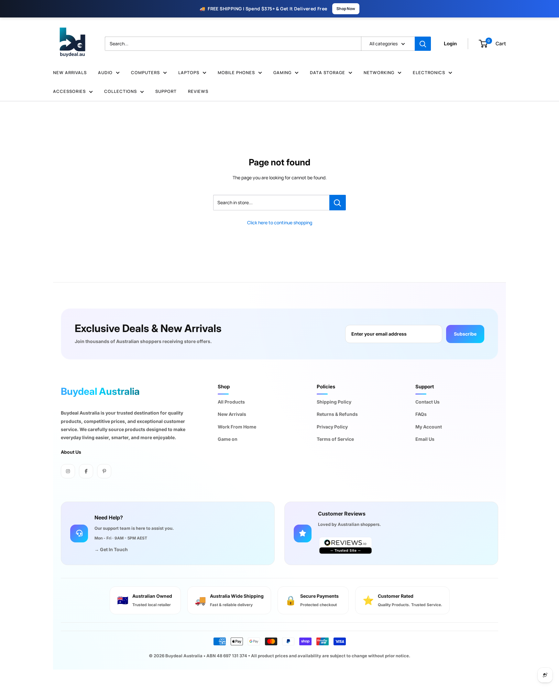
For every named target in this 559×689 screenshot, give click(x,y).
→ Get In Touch (111, 549)
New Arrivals (70, 72)
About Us (71, 452)
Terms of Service (335, 439)
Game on (227, 439)
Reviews (198, 91)
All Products (231, 402)
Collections (120, 91)
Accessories (69, 91)
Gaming (282, 72)
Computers (145, 72)
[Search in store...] (337, 202)
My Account (428, 426)
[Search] (423, 44)
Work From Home (237, 426)
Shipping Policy (334, 402)
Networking (379, 72)
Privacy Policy (332, 426)
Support (166, 91)
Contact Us (427, 402)
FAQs (421, 414)
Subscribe (465, 334)
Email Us (424, 439)
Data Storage (327, 72)
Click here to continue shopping (279, 222)
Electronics (429, 72)
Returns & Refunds (337, 414)
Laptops (188, 72)
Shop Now (345, 8)
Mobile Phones (236, 72)
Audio (105, 72)
